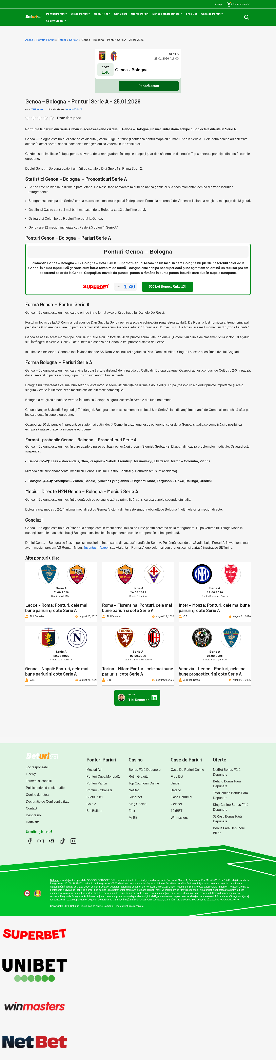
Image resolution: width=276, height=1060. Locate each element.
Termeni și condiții (39, 781)
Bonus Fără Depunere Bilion (229, 830)
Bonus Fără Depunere (166, 13)
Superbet (135, 797)
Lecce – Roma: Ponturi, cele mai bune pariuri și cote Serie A (56, 607)
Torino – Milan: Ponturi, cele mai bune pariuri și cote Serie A (137, 671)
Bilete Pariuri (79, 13)
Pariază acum (148, 86)
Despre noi (34, 815)
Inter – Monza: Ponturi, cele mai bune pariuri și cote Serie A (214, 607)
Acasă (29, 39)
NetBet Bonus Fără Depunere (226, 772)
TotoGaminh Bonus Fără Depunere (230, 795)
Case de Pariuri (210, 13)
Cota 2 (91, 804)
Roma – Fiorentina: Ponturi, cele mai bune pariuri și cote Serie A (137, 607)
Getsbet (176, 804)
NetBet (134, 790)
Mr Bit (133, 817)
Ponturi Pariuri (55, 13)
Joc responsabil (37, 767)
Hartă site (33, 822)
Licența (31, 774)
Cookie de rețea (37, 794)
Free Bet (191, 13)
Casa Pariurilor (181, 797)
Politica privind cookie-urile (45, 788)
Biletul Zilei (94, 797)
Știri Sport (120, 13)
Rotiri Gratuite (139, 776)
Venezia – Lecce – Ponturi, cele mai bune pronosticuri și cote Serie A (213, 671)
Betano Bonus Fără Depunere (227, 784)
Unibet (175, 783)
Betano (176, 790)
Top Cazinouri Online (144, 783)
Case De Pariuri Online (187, 769)
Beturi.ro (54, 880)
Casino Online (54, 20)
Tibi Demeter (37, 109)
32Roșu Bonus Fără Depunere (227, 819)
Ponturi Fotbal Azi (99, 790)
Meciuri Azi (101, 13)
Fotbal (62, 39)
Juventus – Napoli (96, 547)
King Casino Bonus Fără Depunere (230, 807)
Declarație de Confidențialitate (47, 801)
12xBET (176, 810)
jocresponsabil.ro (229, 899)
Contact (31, 808)
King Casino (137, 804)
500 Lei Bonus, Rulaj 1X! (167, 286)
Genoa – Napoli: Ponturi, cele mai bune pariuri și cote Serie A (56, 671)
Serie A (73, 39)
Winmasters (179, 817)
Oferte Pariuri (139, 13)
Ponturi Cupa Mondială (103, 776)
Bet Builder (94, 810)
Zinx (132, 810)
